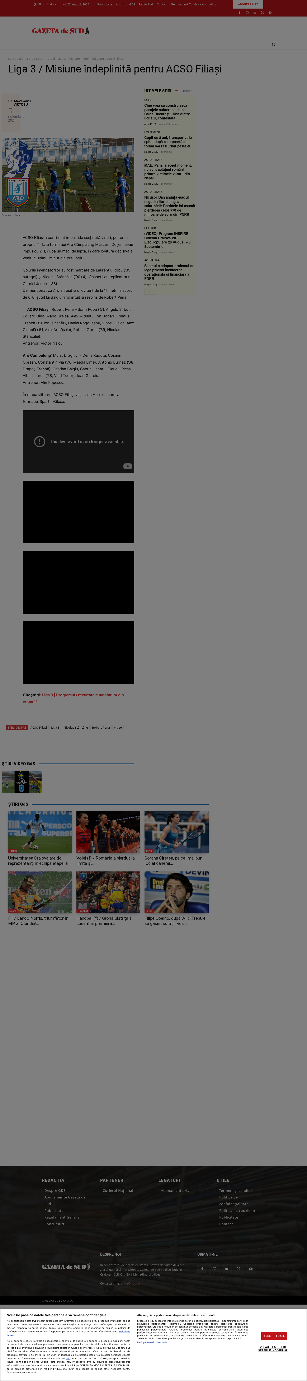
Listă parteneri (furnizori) (152, 1342)
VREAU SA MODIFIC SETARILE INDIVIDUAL (272, 1348)
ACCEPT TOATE (274, 1336)
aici (68, 1358)
